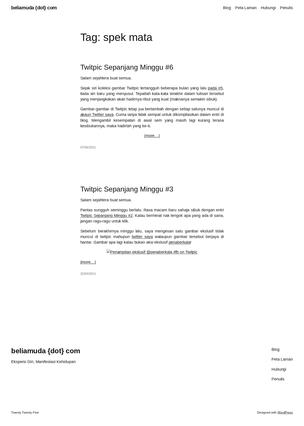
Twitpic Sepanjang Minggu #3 (126, 189)
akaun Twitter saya (96, 114)
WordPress (285, 412)
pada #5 (215, 88)
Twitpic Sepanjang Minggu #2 (106, 215)
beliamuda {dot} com (34, 7)
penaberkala (180, 242)
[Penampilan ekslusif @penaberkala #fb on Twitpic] (152, 252)
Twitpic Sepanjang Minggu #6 (126, 67)
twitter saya (142, 236)
